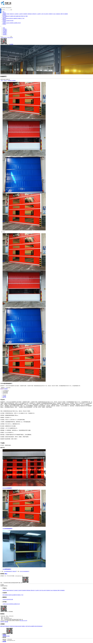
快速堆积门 (25, 13)
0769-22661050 (3, 37)
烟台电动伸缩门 (19, 626)
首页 (3, 11)
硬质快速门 (30, 13)
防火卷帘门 (46, 13)
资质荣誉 (11, 22)
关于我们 (4, 21)
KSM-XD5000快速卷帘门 (24, 571)
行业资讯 (8, 20)
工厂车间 (22, 18)
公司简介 (4, 22)
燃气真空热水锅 (29, 626)
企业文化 (8, 22)
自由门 (54, 13)
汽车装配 (19, 18)
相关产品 (4, 397)
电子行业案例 (10, 16)
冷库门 (43, 13)
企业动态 (4, 20)
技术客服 (7, 636)
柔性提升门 (35, 13)
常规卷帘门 (51, 13)
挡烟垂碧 (66, 13)
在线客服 (11, 44)
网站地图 (6, 621)
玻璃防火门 (24, 626)
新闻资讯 (4, 19)
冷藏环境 (15, 18)
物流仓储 (4, 18)
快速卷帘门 (5, 13)
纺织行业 (11, 18)
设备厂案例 (21, 16)
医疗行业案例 (5, 16)
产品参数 (4, 396)
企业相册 (15, 22)
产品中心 (4, 12)
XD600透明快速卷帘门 (8, 571)
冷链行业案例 (16, 16)
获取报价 (2, 388)
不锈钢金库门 (7, 626)
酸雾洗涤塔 (2, 626)
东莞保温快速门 (40, 626)
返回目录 (14, 571)
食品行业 (8, 18)
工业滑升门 (39, 13)
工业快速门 (16, 13)
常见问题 (11, 20)
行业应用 (4, 17)
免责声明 (2, 621)
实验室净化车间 (13, 626)
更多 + (6, 573)
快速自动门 (12, 13)
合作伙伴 (19, 22)
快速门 (8, 13)
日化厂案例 (25, 16)
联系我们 (14, 80)
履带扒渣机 (34, 626)
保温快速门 (58, 13)
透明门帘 (62, 13)
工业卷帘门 (21, 13)
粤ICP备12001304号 (23, 620)
